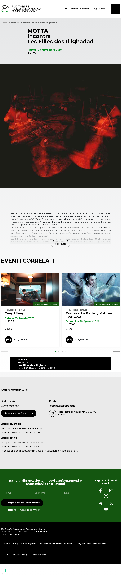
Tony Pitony (14, 313)
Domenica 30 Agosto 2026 (82, 321)
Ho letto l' (22, 510)
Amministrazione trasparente (55, 543)
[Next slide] (116, 351)
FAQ (15, 543)
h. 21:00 (9, 321)
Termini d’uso (38, 554)
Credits (5, 554)
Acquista (20, 339)
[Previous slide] (4, 351)
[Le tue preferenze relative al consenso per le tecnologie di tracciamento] (5, 571)
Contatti (5, 543)
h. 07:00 (70, 324)
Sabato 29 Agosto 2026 (20, 318)
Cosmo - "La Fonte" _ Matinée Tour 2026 (89, 315)
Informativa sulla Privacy (27, 510)
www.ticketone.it (10, 405)
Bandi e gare (28, 543)
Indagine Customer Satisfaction (93, 543)
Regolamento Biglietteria (19, 413)
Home (4, 22)
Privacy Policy (20, 554)
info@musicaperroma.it (62, 405)
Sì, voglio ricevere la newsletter (22, 502)
